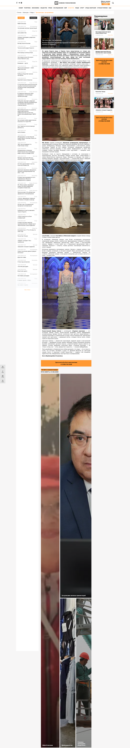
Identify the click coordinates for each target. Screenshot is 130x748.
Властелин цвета (22, 271)
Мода (32, 12)
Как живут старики (23, 285)
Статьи (19, 12)
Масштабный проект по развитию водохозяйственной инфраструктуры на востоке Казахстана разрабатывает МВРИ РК (27, 112)
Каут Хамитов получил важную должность (26, 126)
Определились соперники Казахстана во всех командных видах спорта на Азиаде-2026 (26, 152)
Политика (27, 7)
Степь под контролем (24, 262)
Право (50, 7)
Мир (65, 7)
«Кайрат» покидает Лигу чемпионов (24, 241)
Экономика (35, 7)
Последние (21, 17)
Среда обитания (90, 7)
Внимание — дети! (23, 63)
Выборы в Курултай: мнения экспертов (25, 74)
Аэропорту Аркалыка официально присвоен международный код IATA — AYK (27, 171)
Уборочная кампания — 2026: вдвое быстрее (26, 68)
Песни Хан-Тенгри (23, 236)
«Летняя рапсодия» (23, 266)
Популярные (33, 17)
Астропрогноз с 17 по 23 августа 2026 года (27, 230)
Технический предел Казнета (26, 48)
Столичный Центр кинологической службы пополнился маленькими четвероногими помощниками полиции (27, 87)
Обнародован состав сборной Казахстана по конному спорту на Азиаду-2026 (27, 138)
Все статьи (27, 289)
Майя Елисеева (22, 23)
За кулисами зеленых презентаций (27, 28)
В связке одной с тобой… (24, 280)
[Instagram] (21, 3)
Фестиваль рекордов (23, 275)
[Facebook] (17, 3)
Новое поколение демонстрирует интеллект (27, 252)
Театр (111, 112)
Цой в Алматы (21, 132)
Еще (110, 8)
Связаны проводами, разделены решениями (26, 38)
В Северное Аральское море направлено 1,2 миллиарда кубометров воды (25, 95)
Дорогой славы (22, 257)
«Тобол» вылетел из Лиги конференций (25, 217)
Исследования (58, 7)
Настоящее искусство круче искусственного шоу (25, 57)
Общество (43, 7)
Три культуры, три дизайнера (44, 12)
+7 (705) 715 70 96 (66, 364)
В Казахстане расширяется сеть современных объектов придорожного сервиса (26, 179)
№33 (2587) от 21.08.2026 (49, 372)
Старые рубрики (102, 7)
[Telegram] (19, 3)
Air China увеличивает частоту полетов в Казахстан (26, 164)
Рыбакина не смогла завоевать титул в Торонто (26, 211)
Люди (77, 7)
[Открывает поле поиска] (113, 3)
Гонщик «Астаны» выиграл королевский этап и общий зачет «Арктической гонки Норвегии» (27, 224)
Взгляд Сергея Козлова (24, 43)
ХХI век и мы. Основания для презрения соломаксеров (25, 205)
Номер (21, 7)
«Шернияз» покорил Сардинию (26, 246)
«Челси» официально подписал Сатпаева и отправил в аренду (26, 199)
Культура (71, 7)
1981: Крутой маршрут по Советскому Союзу (24, 145)
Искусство (110, 35)
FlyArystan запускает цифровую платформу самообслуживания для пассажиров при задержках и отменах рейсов (27, 103)
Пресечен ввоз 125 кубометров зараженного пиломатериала (26, 193)
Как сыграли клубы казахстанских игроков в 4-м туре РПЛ (27, 120)
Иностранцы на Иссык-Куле (25, 52)
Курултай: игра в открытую (25, 80)
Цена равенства (22, 32)
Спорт (82, 7)
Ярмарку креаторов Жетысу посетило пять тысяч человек (26, 158)
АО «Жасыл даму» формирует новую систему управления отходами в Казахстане (26, 186)
